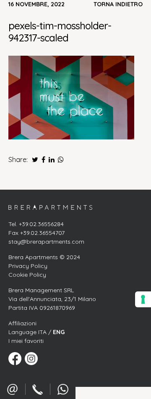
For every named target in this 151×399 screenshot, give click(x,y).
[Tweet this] (33, 159)
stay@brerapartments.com (46, 241)
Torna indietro (118, 4)
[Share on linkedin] (51, 159)
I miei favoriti (26, 341)
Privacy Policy (27, 266)
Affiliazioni (22, 323)
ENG (59, 332)
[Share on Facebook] (42, 159)
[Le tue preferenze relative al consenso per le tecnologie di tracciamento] (143, 299)
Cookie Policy (27, 274)
